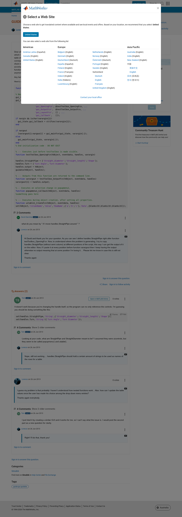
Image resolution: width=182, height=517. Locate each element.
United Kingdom (100, 88)
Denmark (62, 56)
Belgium (61, 52)
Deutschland (63, 60)
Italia (60, 80)
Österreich (97, 60)
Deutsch (98, 76)
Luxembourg (63, 84)
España (61, 64)
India (129, 56)
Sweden (96, 68)
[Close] (158, 8)
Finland (61, 68)
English (98, 80)
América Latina (29, 52)
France (61, 72)
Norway (96, 56)
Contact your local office (91, 97)
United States (29, 60)
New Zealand (133, 60)
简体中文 (134, 68)
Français (99, 84)
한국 (129, 80)
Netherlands (98, 52)
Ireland (61, 76)
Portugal (96, 64)
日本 (129, 76)
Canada (26, 56)
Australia (131, 52)
